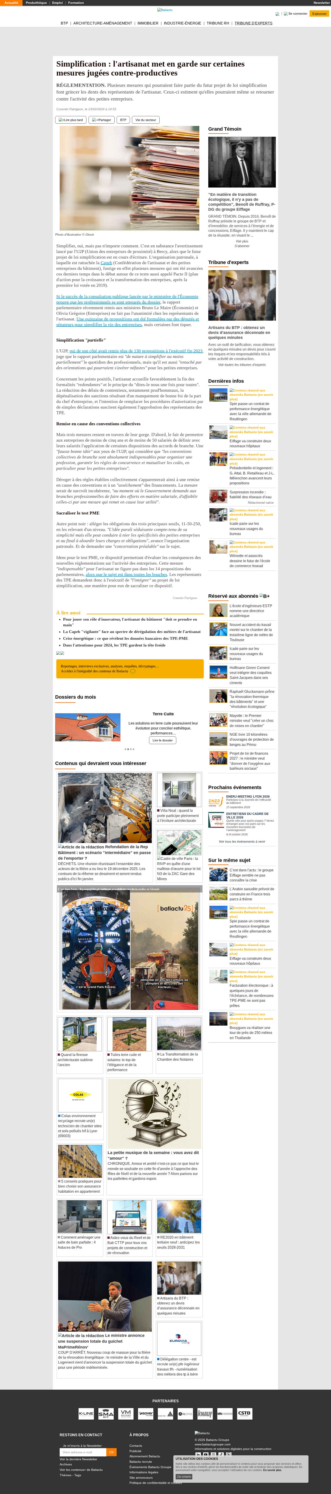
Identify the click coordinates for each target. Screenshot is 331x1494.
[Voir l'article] (198, 884)
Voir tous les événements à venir (242, 841)
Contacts (135, 1441)
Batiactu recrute (140, 1456)
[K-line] (86, 1408)
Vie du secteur (146, 120)
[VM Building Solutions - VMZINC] (126, 1408)
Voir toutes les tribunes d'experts (242, 365)
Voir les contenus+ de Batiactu (81, 1465)
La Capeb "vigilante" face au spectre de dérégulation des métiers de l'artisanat (132, 631)
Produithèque (36, 2)
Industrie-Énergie (182, 23)
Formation (76, 2)
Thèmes (65, 1470)
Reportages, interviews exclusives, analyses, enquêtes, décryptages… (110, 668)
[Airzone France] (185, 1408)
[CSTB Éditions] (244, 1408)
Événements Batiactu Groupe (150, 1462)
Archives (66, 1459)
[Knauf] (205, 1408)
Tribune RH (218, 23)
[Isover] (145, 1408)
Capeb (106, 262)
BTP (64, 23)
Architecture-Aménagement (102, 23)
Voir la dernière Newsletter (78, 1454)
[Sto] (225, 1408)
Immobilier (148, 23)
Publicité (135, 1446)
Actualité (11, 2)
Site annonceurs (141, 1472)
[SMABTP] (106, 1408)
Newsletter (321, 2)
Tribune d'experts (253, 23)
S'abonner (319, 13)
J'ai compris (184, 1476)
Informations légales (143, 1467)
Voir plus (242, 241)
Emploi (57, 2)
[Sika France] (165, 1408)
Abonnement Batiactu (144, 1451)
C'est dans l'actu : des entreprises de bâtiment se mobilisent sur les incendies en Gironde (108, 884)
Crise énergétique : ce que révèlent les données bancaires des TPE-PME (125, 638)
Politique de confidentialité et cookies (155, 1478)
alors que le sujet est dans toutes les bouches (126, 574)
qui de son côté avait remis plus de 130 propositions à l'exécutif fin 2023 (136, 350)
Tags (77, 1470)
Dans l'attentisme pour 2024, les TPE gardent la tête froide (114, 645)
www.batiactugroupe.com (213, 1439)
